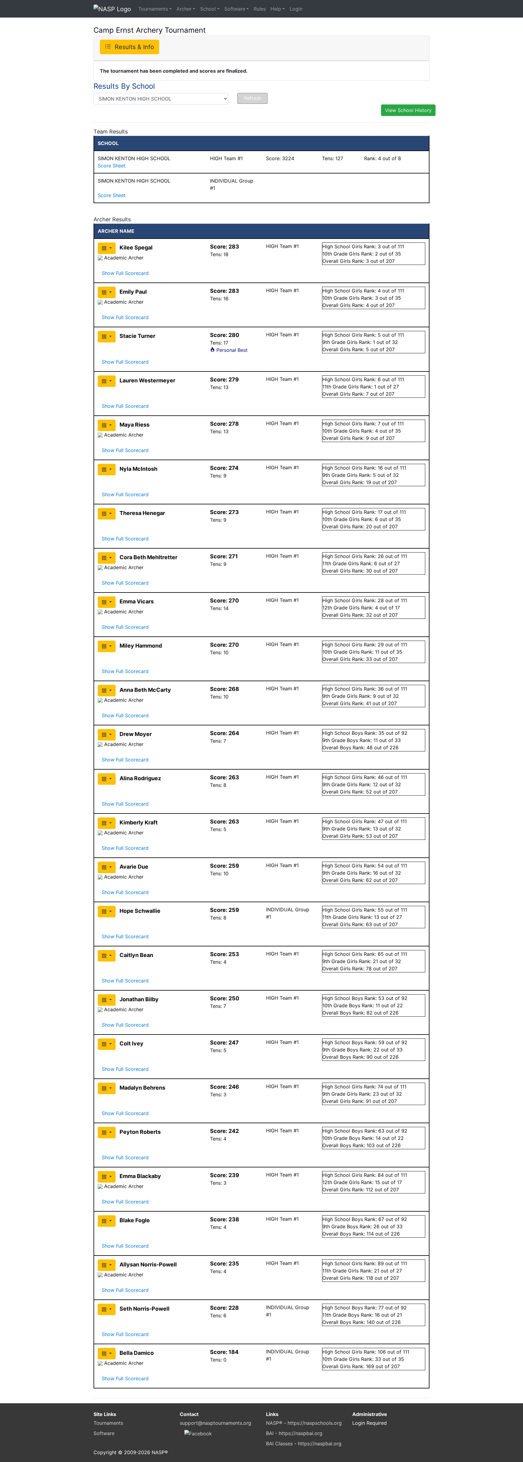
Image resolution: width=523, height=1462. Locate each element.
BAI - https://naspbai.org (294, 1433)
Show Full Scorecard (125, 273)
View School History (408, 110)
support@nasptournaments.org (215, 1423)
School (208, 9)
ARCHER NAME (116, 231)
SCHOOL (108, 143)
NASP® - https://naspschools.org (304, 1423)
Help (276, 9)
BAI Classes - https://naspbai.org (303, 1444)
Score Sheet (112, 166)
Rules (260, 9)
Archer (184, 9)
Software (234, 9)
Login (296, 9)
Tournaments (153, 9)
